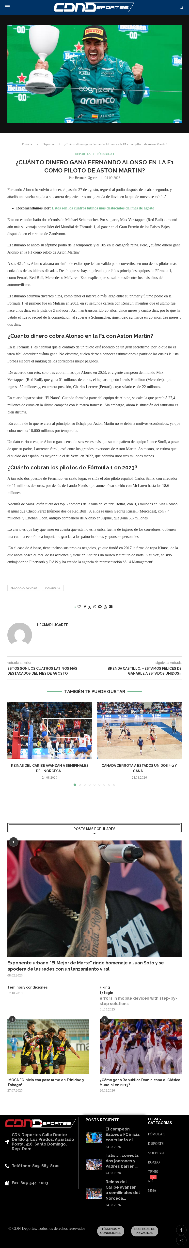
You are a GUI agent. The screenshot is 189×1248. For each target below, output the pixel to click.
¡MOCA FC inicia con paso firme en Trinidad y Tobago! (45, 1082)
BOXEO (154, 1162)
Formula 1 (53, 587)
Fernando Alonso (24, 587)
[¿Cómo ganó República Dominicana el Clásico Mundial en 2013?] (141, 1046)
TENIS (153, 1172)
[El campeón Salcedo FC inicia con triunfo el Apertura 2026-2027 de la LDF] (94, 1137)
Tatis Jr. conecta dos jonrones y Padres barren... (122, 1161)
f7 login (106, 993)
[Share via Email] (110, 607)
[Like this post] (79, 607)
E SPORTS (156, 1143)
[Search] (181, 8)
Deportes (48, 144)
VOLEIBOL (156, 1153)
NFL (151, 1181)
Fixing (105, 987)
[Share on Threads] (105, 607)
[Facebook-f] (181, 1230)
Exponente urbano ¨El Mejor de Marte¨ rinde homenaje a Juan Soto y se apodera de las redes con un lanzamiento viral (85, 966)
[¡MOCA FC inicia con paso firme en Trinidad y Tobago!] (48, 1046)
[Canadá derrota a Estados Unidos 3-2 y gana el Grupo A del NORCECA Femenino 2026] (139, 730)
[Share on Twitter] (89, 607)
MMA (152, 1190)
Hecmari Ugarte (86, 178)
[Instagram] (181, 1240)
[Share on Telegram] (100, 607)
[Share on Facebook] (85, 607)
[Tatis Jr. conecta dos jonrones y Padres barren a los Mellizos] (94, 1164)
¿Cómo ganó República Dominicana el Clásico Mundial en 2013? (140, 1082)
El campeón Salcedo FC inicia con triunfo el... (123, 1135)
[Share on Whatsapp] (94, 607)
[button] (14, 744)
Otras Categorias (160, 1121)
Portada (27, 144)
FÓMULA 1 (156, 1134)
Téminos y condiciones (27, 987)
